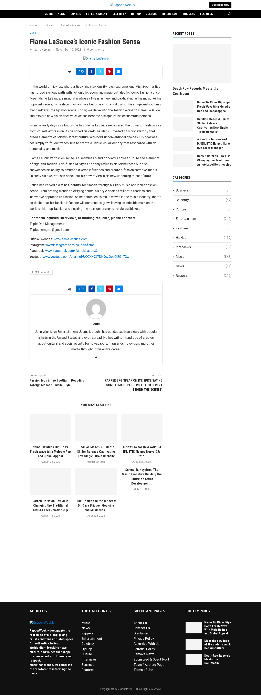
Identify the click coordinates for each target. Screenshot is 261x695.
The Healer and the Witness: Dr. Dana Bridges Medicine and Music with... (96, 505)
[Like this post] (82, 71)
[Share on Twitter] (100, 71)
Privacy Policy (144, 639)
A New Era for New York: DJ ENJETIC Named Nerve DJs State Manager (214, 143)
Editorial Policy (144, 649)
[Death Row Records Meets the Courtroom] (202, 63)
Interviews (169, 13)
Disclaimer (141, 633)
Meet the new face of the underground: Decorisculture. (217, 644)
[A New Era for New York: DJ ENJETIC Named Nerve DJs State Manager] (142, 428)
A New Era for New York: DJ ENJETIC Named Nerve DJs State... (142, 451)
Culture (151, 13)
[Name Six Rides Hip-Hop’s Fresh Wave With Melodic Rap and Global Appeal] (50, 428)
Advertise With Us (146, 644)
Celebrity (119, 13)
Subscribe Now (220, 4)
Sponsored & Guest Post (151, 659)
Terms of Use (143, 670)
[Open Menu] (31, 5)
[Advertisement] (96, 565)
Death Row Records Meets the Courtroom (195, 91)
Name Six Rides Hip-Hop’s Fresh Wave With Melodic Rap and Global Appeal (50, 451)
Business (188, 13)
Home (33, 25)
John (46, 49)
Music (48, 13)
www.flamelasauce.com (70, 239)
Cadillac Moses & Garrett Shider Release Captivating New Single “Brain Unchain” (96, 451)
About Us (140, 623)
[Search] (229, 14)
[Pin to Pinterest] (109, 71)
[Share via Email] (118, 71)
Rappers (75, 13)
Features (206, 13)
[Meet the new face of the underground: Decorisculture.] (194, 644)
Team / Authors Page (149, 665)
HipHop (136, 13)
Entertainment (96, 13)
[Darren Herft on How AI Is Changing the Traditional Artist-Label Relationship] (50, 481)
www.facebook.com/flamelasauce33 (71, 251)
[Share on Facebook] (91, 71)
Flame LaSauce (41, 272)
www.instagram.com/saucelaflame (70, 245)
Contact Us (142, 628)
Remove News (144, 654)
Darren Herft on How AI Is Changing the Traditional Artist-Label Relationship (50, 505)
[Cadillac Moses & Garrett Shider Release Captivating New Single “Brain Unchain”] (96, 428)
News (61, 13)
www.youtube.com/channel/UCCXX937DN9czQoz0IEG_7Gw (86, 257)
